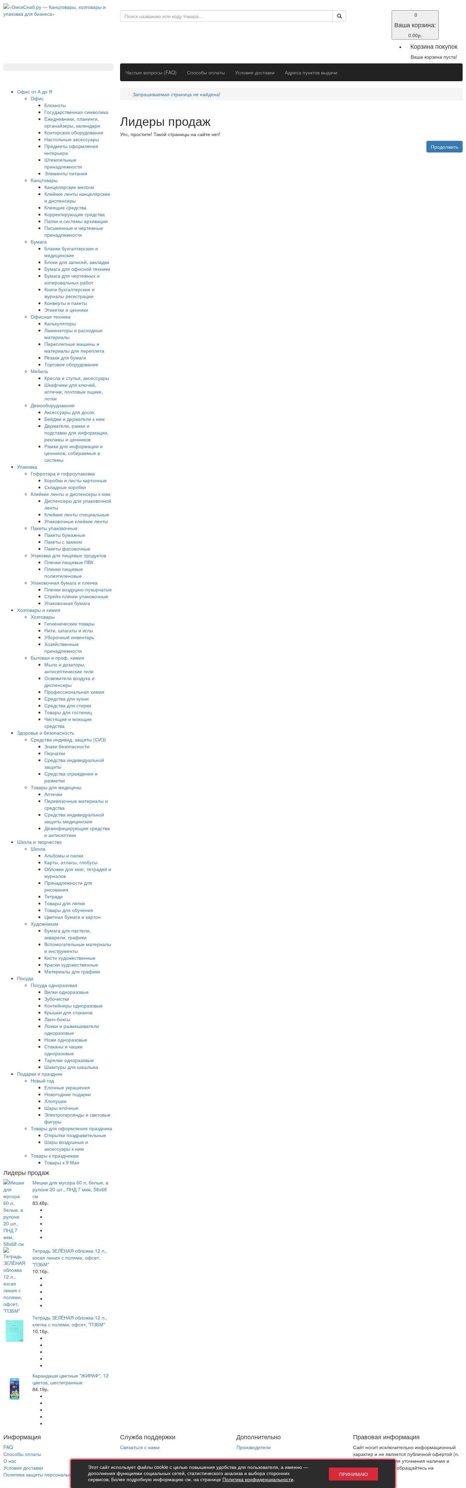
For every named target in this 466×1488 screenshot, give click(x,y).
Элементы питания (65, 173)
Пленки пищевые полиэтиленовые (63, 572)
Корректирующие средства (74, 214)
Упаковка (27, 466)
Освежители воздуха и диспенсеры (69, 681)
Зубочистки (56, 998)
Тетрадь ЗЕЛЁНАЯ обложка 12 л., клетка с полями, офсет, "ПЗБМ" (69, 1321)
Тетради (53, 896)
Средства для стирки (67, 705)
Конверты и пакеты (65, 302)
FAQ (8, 1447)
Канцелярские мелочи (69, 186)
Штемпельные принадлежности (63, 163)
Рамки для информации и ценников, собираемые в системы (73, 453)
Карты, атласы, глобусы (71, 862)
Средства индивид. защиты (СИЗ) (68, 739)
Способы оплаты (206, 72)
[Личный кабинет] (357, 21)
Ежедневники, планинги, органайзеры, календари (72, 122)
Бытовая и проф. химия (57, 657)
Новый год (42, 1080)
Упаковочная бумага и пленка (64, 582)
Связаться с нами (140, 1447)
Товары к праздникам (55, 1155)
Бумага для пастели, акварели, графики (67, 934)
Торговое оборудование (71, 364)
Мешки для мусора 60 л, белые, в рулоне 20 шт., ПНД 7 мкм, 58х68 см (70, 1189)
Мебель (39, 371)
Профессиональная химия (74, 691)
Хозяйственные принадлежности (63, 647)
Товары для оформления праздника (71, 1128)
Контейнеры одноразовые (73, 1005)
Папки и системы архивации (76, 221)
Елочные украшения (67, 1087)
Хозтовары (43, 616)
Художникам (44, 923)
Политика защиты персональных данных (49, 1474)
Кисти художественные (70, 957)
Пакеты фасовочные (67, 548)
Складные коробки (65, 487)
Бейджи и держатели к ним (74, 418)
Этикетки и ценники (66, 309)
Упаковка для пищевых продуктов (68, 555)
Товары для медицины (56, 787)
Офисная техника (51, 316)
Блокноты (55, 105)
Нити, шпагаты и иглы (68, 630)
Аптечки (53, 794)
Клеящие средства (65, 207)
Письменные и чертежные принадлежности (73, 231)
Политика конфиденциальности (257, 1479)
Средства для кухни (66, 698)
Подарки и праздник (39, 1073)
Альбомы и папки (63, 855)
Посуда (25, 978)
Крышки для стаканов (68, 1012)
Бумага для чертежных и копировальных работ (72, 279)
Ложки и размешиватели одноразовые (71, 1029)
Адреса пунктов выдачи (311, 72)
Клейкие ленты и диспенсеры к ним (71, 493)
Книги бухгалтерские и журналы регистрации (69, 292)
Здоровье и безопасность (45, 732)
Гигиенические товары (69, 623)
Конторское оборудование (73, 132)
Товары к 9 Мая (61, 1162)
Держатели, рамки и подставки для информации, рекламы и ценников (76, 432)
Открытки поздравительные (75, 1135)
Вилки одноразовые (66, 991)
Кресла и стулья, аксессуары (76, 377)
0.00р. (415, 25)
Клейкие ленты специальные (76, 514)
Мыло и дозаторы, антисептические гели (68, 668)
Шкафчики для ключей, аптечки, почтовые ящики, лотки (73, 391)
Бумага (39, 241)
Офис (37, 98)
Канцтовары (44, 180)
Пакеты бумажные (64, 534)
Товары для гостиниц (68, 712)
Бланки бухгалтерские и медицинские (71, 252)
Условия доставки (255, 72)
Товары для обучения (68, 910)
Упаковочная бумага (67, 603)
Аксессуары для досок (69, 412)
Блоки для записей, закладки (76, 262)
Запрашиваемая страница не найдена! (176, 94)
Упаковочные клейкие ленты (76, 521)
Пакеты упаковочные (54, 528)
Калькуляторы (60, 323)
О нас (9, 1460)
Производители (253, 1447)
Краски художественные (71, 964)
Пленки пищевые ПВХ (68, 562)
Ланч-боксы (57, 1019)
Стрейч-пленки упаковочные (76, 596)
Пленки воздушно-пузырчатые (78, 589)
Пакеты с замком (63, 541)
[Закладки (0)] (357, 14)
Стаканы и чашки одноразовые (63, 1050)
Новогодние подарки (67, 1094)
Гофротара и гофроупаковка (63, 473)
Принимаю (353, 1474)
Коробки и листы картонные (75, 480)
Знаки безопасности (66, 746)
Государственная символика (76, 111)
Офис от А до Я (34, 91)
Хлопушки (55, 1100)
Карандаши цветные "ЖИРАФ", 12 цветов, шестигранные (70, 1379)
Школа (38, 848)
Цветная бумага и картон (72, 916)
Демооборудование (53, 405)
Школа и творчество (39, 841)
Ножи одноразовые (65, 1039)
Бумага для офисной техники (77, 268)
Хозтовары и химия (38, 609)
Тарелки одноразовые (69, 1060)
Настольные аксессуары (71, 139)
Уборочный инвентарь (69, 637)
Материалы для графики (72, 971)
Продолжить (444, 146)
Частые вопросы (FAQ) (151, 72)
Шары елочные (61, 1107)
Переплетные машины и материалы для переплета (74, 347)
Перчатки (54, 753)
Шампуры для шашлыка (71, 1066)
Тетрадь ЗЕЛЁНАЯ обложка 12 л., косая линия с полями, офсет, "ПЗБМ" (69, 1257)
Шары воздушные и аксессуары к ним (66, 1145)
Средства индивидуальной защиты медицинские (74, 818)
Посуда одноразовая (54, 985)
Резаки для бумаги (65, 357)
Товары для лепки (64, 903)
